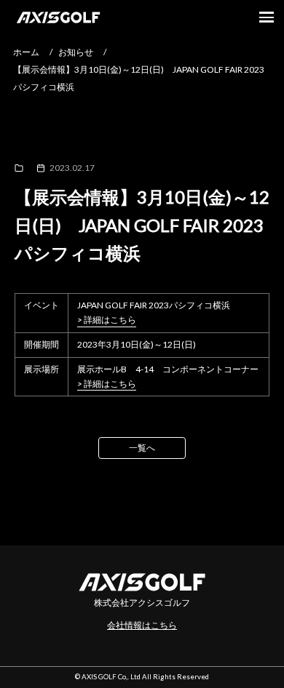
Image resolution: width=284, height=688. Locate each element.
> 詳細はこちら (106, 320)
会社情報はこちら (142, 625)
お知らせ (75, 52)
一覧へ (142, 447)
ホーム (26, 52)
